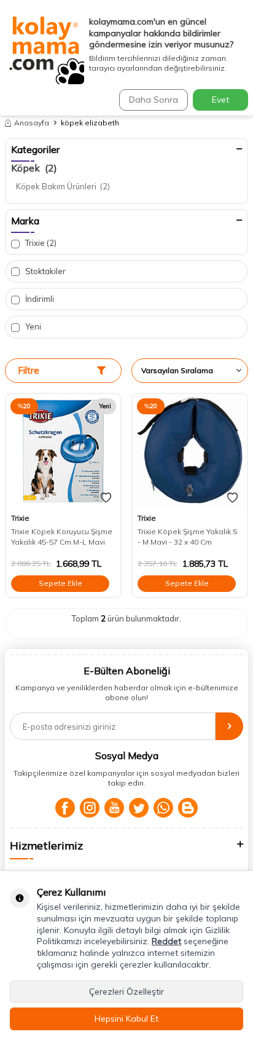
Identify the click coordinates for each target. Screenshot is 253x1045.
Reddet (166, 941)
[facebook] (65, 808)
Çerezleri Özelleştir (126, 991)
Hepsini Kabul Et (126, 1018)
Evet (220, 99)
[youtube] (114, 808)
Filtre (28, 370)
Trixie (39, 243)
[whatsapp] (163, 808)
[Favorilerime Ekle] (106, 498)
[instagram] (89, 808)
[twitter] (139, 808)
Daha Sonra (153, 99)
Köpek (34, 168)
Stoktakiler (44, 271)
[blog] (188, 808)
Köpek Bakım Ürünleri (63, 186)
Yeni (32, 326)
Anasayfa (31, 122)
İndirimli (38, 299)
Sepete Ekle (60, 583)
